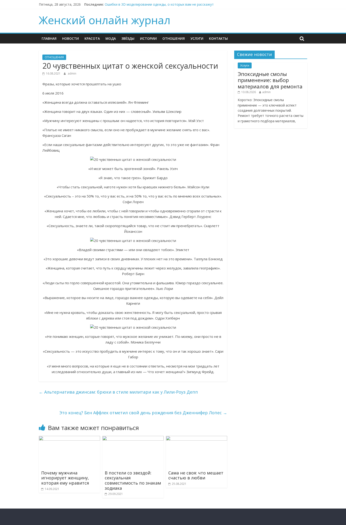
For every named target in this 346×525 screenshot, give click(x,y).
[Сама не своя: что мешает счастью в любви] (196, 438)
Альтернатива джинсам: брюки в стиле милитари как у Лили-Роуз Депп (118, 392)
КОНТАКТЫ (218, 38)
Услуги (196, 38)
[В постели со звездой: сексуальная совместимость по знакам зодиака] (133, 438)
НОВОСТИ (70, 38)
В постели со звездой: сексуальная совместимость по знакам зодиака (133, 480)
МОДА (110, 38)
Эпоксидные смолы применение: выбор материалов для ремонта (270, 80)
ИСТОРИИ (148, 38)
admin (72, 73)
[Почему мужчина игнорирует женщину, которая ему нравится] (69, 438)
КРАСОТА (92, 38)
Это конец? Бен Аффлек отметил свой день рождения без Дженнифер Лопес (143, 412)
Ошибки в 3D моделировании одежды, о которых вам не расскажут (159, 4)
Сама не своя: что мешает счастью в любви (195, 475)
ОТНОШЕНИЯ (173, 38)
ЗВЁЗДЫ (127, 38)
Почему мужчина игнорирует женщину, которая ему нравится (65, 478)
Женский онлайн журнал (104, 20)
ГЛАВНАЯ (49, 38)
